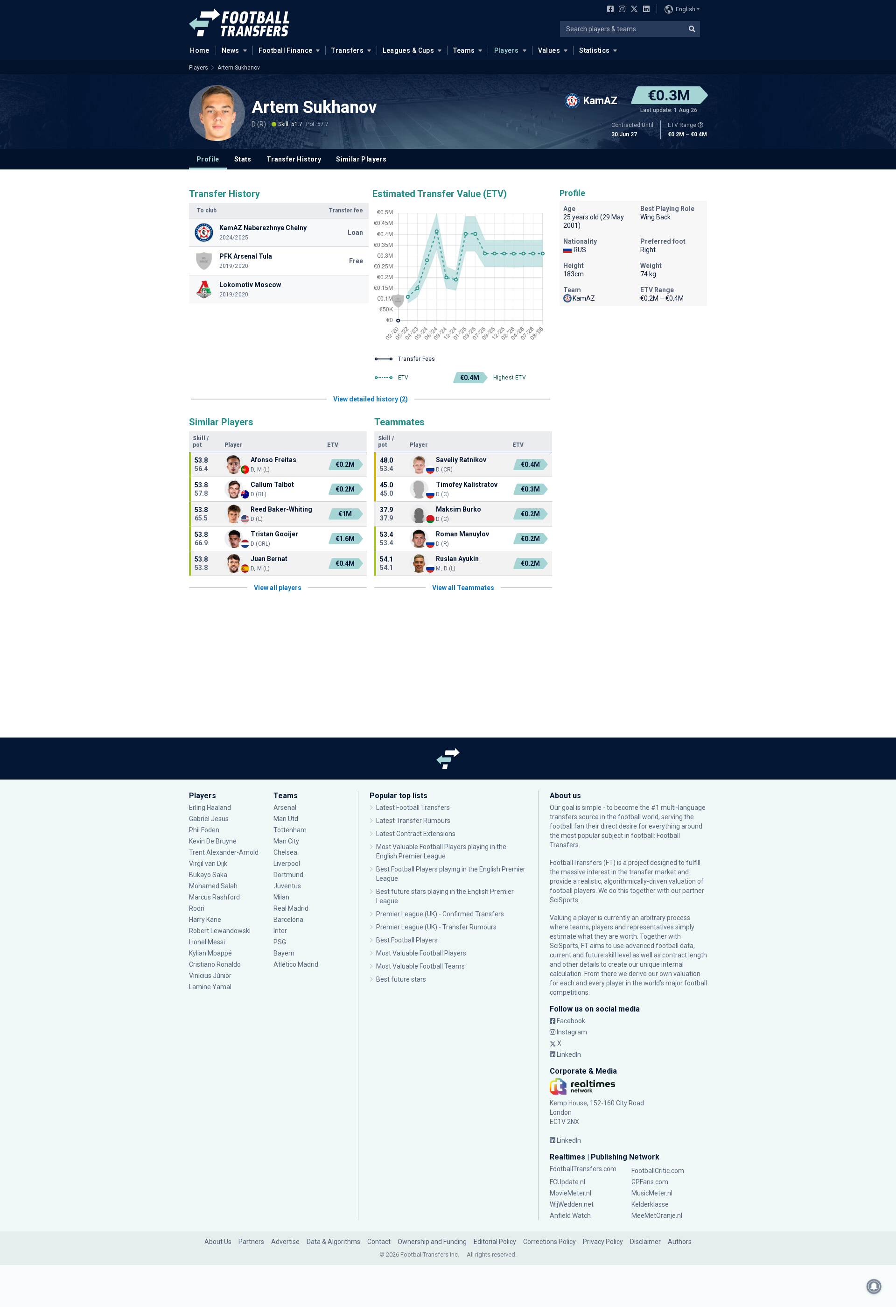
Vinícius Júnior (210, 975)
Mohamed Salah (213, 886)
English (685, 9)
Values (549, 50)
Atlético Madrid (295, 964)
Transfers (347, 50)
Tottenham (290, 830)
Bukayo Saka (208, 874)
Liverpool (286, 863)
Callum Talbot (272, 484)
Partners (251, 1241)
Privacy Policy (603, 1241)
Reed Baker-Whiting (281, 509)
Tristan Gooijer (274, 534)
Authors (680, 1241)
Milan (281, 897)
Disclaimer (645, 1241)
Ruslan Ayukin (457, 558)
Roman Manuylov (462, 534)
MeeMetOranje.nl (656, 1215)
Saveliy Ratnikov (461, 460)
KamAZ (584, 298)
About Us (217, 1241)
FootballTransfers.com (583, 1169)
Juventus (287, 886)
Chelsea (285, 852)
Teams (464, 50)
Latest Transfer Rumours (413, 820)
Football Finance (286, 50)
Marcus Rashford (214, 897)
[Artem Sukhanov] (217, 113)
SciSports (564, 900)
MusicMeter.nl (651, 1193)
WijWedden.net (572, 1204)
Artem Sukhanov (238, 67)
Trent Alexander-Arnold (224, 852)
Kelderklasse (650, 1204)
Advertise (285, 1241)
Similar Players (361, 159)
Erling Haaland (210, 807)
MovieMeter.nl (570, 1193)
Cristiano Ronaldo (215, 964)
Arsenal (284, 807)
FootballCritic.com (657, 1170)
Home (200, 50)
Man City (286, 841)
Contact (379, 1241)
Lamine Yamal (210, 987)
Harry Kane (206, 919)
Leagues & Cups (408, 50)
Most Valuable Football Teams (420, 966)
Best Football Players (407, 940)
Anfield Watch (570, 1215)
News (230, 50)
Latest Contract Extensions (415, 833)
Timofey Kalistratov (466, 484)
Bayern (283, 953)
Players (506, 50)
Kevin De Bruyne (213, 841)
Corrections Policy (549, 1241)
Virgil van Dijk (209, 863)
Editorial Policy (495, 1241)
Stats (243, 159)
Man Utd (285, 818)
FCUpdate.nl (567, 1182)
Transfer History (293, 159)
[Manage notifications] (874, 1286)
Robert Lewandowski (220, 931)
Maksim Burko (458, 509)
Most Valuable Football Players (421, 953)
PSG (279, 942)
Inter (280, 931)
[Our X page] (633, 10)
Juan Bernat (269, 558)
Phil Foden (204, 830)
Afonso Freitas (273, 460)
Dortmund (288, 874)
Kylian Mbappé (211, 953)
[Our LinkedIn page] (644, 10)
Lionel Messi (207, 942)
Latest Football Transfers (413, 807)
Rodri (196, 908)
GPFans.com (649, 1182)
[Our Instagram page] (620, 10)
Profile (207, 159)
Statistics (594, 50)
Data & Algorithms (333, 1241)
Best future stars (401, 979)
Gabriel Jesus (209, 818)
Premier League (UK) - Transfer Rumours (436, 927)
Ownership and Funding (432, 1241)
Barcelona (288, 919)
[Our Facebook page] (608, 10)
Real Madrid (290, 908)
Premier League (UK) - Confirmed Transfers (440, 914)
